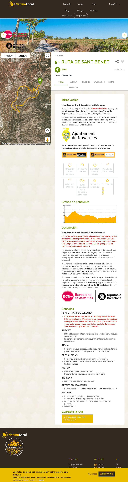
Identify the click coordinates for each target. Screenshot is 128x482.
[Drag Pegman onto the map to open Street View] (47, 139)
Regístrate (81, 15)
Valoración (99, 82)
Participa (94, 10)
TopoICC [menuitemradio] (8, 55)
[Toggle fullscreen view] (47, 55)
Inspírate (67, 4)
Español (113, 4)
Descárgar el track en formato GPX (74, 418)
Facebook (101, 467)
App (94, 4)
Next (125, 35)
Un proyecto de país (75, 464)
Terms (48, 144)
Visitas (111, 82)
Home (21, 4)
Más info (41, 480)
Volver (60, 56)
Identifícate (67, 15)
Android (118, 467)
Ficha (61, 82)
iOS (117, 464)
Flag (122, 62)
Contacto (101, 464)
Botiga (80, 10)
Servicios (73, 87)
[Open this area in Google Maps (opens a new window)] (5, 143)
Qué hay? (73, 82)
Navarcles (67, 75)
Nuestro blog (73, 467)
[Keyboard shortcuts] (10, 144)
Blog (67, 10)
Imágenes (86, 82)
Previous (3, 35)
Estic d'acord (106, 474)
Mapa (80, 4)
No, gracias (92, 474)
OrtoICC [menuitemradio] (22, 55)
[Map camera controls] (47, 130)
